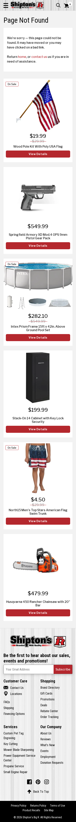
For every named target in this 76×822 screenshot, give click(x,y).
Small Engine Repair (15, 772)
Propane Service (14, 766)
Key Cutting (11, 744)
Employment (48, 757)
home (22, 56)
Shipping (9, 708)
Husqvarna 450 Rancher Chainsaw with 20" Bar (38, 603)
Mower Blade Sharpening (19, 750)
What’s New (47, 745)
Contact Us (14, 688)
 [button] (58, 5)
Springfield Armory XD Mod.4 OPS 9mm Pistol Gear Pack (38, 236)
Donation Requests (51, 763)
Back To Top (38, 791)
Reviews (45, 739)
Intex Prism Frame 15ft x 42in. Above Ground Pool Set (38, 328)
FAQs (7, 702)
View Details (38, 154)
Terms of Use (57, 805)
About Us (45, 733)
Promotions (47, 699)
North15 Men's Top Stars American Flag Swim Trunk (38, 511)
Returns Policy (38, 805)
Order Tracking (49, 717)
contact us (39, 56)
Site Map (49, 810)
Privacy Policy (18, 805)
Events (44, 751)
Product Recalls (31, 810)
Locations (13, 694)
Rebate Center (49, 711)
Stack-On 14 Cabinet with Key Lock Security (38, 420)
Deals (43, 705)
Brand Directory (50, 687)
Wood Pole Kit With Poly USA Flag (38, 146)
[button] (6, 5)
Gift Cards (46, 693)
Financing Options (14, 714)
